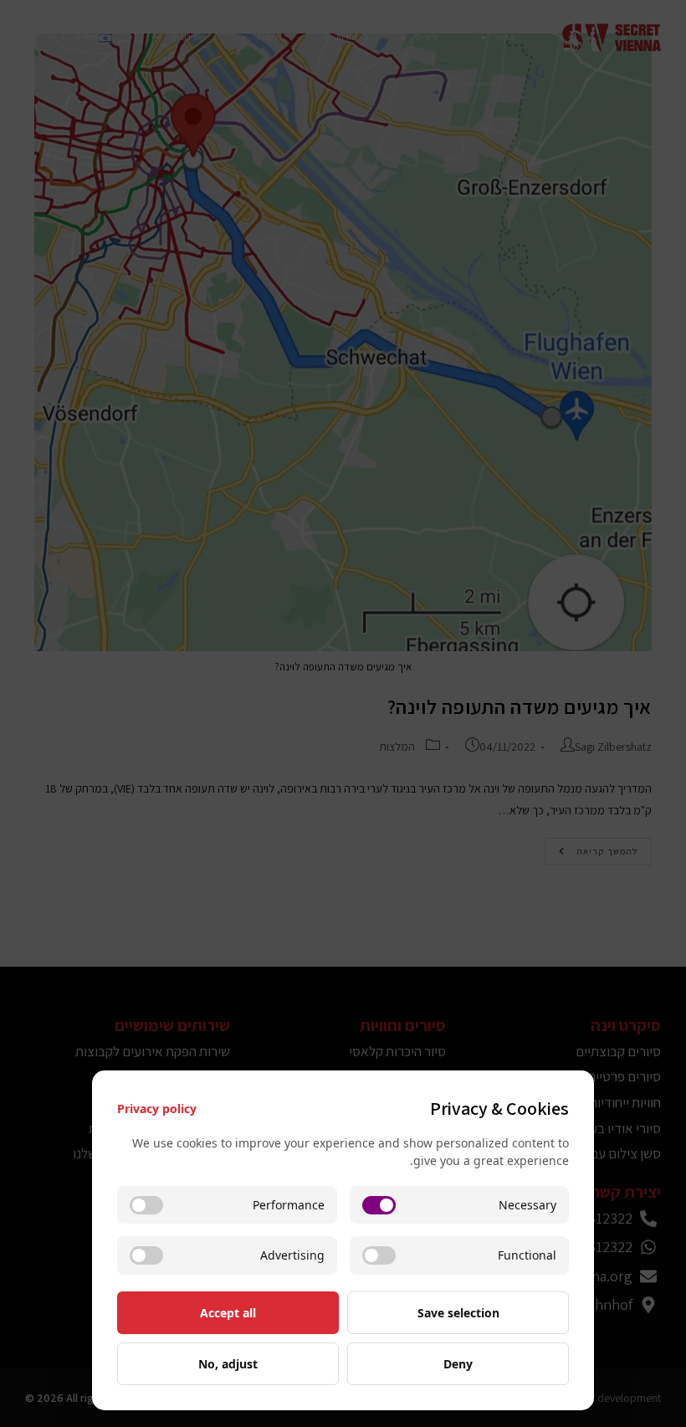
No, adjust (228, 1364)
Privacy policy (157, 1108)
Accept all (228, 1313)
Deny (458, 1364)
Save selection (458, 1313)
